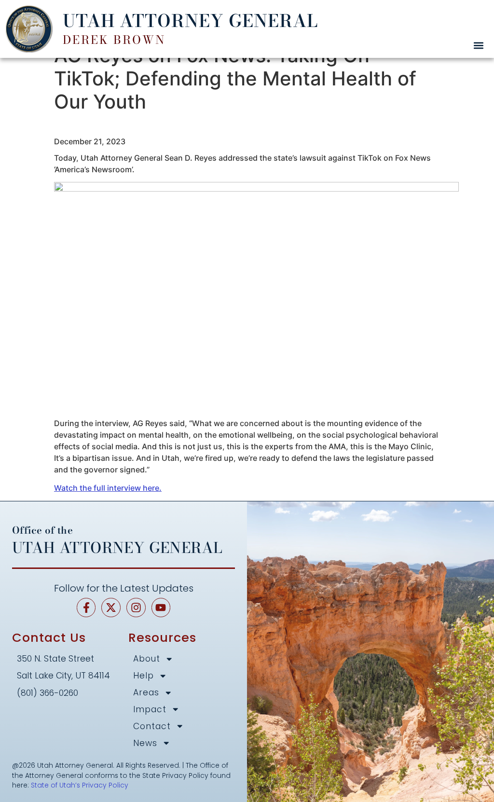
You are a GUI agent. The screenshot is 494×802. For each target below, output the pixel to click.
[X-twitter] (111, 607)
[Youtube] (161, 607)
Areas (146, 693)
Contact (152, 726)
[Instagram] (136, 607)
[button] (478, 45)
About (146, 659)
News (145, 743)
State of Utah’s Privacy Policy (79, 785)
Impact (149, 710)
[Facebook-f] (86, 607)
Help (143, 676)
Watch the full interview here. (108, 488)
